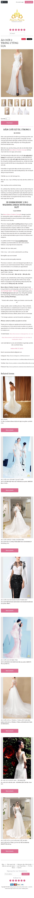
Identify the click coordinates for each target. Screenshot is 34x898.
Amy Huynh (4, 419)
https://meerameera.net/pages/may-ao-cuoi (21, 333)
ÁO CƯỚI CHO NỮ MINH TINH (9, 660)
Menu (5, 2)
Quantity (3, 118)
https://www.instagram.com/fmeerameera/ (18, 355)
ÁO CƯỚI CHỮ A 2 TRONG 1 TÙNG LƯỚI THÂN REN (15, 720)
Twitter (10, 30)
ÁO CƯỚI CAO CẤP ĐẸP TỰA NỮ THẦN (12, 479)
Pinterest (21, 30)
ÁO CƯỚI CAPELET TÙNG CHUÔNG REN (12, 539)
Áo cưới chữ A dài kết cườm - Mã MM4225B (13, 780)
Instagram (19, 30)
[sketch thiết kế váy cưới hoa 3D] (26, 111)
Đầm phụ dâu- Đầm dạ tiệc (24, 864)
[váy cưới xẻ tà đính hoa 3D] (17, 102)
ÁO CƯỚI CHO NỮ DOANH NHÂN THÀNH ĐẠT (14, 600)
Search (19, 867)
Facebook (13, 30)
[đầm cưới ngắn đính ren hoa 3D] (29, 102)
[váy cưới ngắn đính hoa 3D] (7, 111)
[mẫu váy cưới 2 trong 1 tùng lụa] (10, 102)
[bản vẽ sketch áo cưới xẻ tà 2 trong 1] (20, 111)
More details (9, 430)
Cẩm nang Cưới (11, 864)
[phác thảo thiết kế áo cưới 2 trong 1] (13, 111)
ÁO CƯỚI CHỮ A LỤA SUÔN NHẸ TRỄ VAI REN (14, 840)
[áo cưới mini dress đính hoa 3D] (23, 102)
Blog (3, 864)
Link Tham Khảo (21, 866)
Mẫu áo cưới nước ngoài (8, 866)
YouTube (16, 30)
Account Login (20, 2)
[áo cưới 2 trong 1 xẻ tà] (4, 102)
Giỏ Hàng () (29, 2)
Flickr (24, 30)
